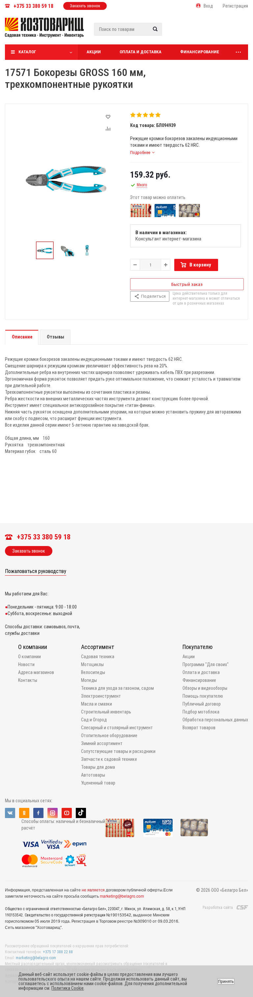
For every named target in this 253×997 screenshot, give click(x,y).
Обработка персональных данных (215, 719)
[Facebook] (38, 813)
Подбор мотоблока (201, 711)
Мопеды (89, 680)
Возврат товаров (199, 727)
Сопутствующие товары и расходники (118, 751)
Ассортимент (97, 646)
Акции (94, 51)
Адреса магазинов (36, 672)
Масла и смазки (96, 704)
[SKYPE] (81, 813)
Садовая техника (97, 656)
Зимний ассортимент (102, 743)
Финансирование (199, 51)
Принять (226, 981)
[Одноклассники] (24, 813)
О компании (32, 646)
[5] (158, 115)
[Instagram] (52, 813)
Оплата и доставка (140, 51)
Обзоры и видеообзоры (205, 688)
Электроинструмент (101, 696)
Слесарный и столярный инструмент (117, 727)
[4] (152, 115)
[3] (146, 115)
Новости (26, 664)
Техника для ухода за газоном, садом (117, 688)
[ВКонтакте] (10, 813)
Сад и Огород (94, 719)
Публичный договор (202, 704)
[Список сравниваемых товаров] (178, 32)
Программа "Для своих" (206, 664)
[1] (133, 115)
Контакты (27, 680)
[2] (139, 115)
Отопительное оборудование (109, 735)
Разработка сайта (218, 907)
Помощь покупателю (203, 696)
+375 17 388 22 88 (58, 952)
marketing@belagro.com (122, 896)
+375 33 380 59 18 (33, 6)
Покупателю (197, 646)
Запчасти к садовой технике (109, 759)
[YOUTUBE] (67, 813)
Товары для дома (98, 767)
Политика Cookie (67, 988)
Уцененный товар (98, 782)
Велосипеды (93, 672)
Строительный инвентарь (106, 711)
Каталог (27, 51)
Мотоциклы (92, 664)
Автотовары (93, 775)
